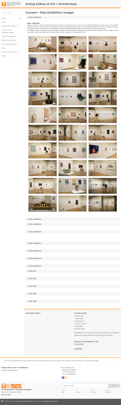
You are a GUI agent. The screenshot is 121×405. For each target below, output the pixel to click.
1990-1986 (32, 294)
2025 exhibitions (34, 219)
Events (63, 390)
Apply (92, 390)
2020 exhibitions (34, 258)
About (3, 22)
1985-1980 (32, 301)
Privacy (107, 390)
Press (3, 48)
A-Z (77, 390)
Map (63, 392)
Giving (3, 56)
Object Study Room (8, 40)
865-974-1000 (6, 394)
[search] (12, 13)
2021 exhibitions (34, 251)
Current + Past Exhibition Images (7, 31)
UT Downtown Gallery (9, 52)
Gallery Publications (8, 36)
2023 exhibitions (34, 232)
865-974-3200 (71, 372)
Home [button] (3, 18)
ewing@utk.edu (71, 374)
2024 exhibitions (35, 224)
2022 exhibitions (34, 243)
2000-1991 (32, 286)
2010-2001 (32, 278)
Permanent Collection (9, 44)
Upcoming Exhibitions (9, 26)
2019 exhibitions (34, 266)
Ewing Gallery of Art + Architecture (51, 4)
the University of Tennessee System (25, 401)
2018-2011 (32, 271)
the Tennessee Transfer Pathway (50, 401)
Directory (78, 392)
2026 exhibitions (34, 17)
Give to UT (93, 392)
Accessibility (108, 392)
